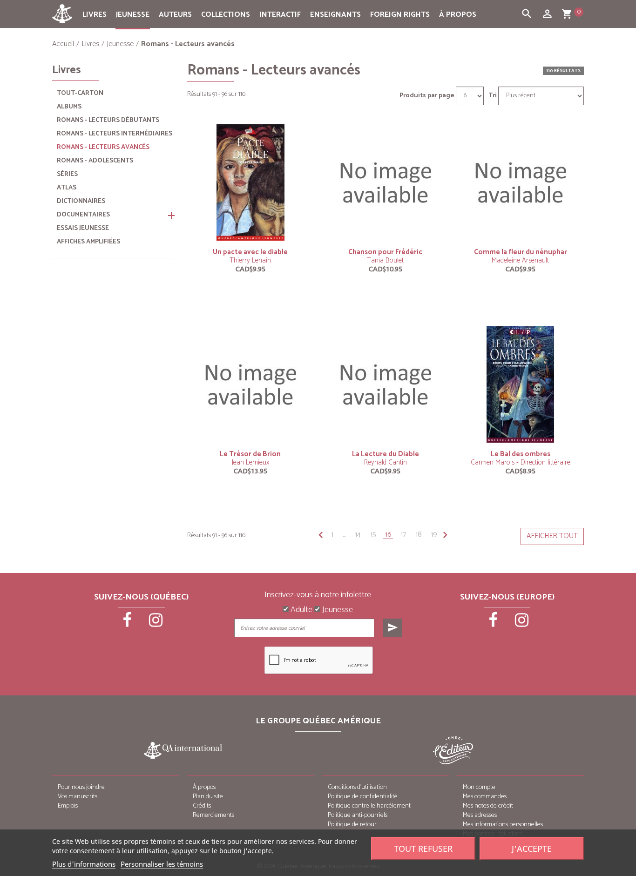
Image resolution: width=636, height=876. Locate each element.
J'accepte (532, 848)
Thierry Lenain (250, 260)
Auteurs (175, 14)
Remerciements (213, 815)
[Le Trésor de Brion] (250, 384)
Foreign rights (400, 14)
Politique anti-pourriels (357, 815)
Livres (94, 14)
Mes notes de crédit (488, 806)
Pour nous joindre (81, 787)
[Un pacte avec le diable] (250, 182)
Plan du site (208, 796)
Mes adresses (480, 815)
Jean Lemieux (250, 462)
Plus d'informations (83, 864)
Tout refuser (423, 848)
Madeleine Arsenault (520, 260)
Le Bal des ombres (520, 454)
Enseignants (335, 14)
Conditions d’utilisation (357, 787)
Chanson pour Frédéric (385, 252)
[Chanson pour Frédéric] (385, 182)
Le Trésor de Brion (250, 454)
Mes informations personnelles (503, 824)
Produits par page (426, 96)
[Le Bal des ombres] (520, 384)
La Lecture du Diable (385, 454)
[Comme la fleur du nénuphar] (520, 182)
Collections (225, 14)
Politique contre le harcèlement (369, 806)
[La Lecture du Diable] (385, 384)
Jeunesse (132, 14)
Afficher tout (552, 536)
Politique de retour (352, 824)
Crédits (202, 806)
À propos (457, 14)
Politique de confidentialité (363, 796)
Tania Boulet (385, 260)
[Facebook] (128, 623)
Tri (492, 96)
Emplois (68, 806)
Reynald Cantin (385, 462)
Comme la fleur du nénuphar (520, 252)
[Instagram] (155, 623)
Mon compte (479, 787)
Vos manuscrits (77, 796)
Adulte (300, 610)
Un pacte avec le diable (250, 252)
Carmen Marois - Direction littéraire (520, 462)
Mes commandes (485, 796)
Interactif (280, 14)
